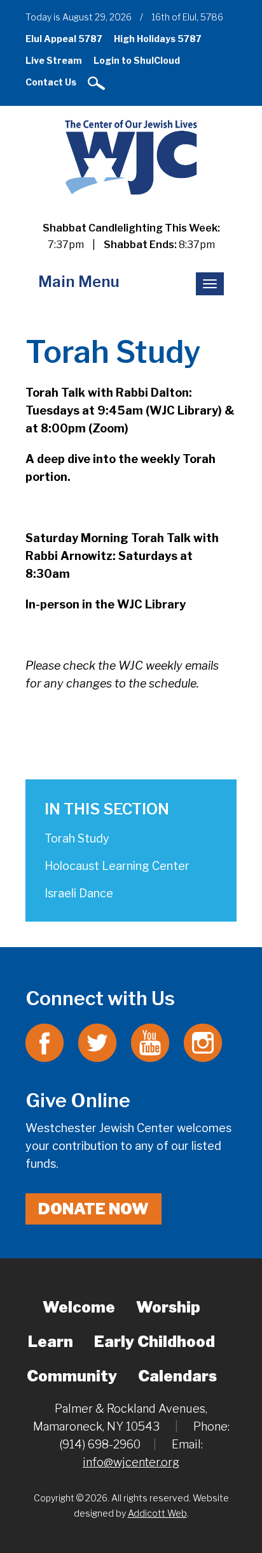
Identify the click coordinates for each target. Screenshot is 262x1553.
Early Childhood (154, 1341)
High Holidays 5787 (158, 38)
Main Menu (79, 281)
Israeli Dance (79, 893)
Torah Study (77, 838)
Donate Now (93, 1209)
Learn (50, 1341)
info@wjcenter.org (131, 1462)
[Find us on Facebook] (44, 1042)
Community (72, 1376)
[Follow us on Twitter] (97, 1042)
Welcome (79, 1307)
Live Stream (53, 60)
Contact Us (50, 82)
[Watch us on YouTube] (150, 1042)
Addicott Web (157, 1513)
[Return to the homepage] (131, 157)
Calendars (177, 1376)
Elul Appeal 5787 (63, 38)
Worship (168, 1307)
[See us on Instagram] (203, 1042)
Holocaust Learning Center (117, 865)
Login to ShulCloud (136, 60)
